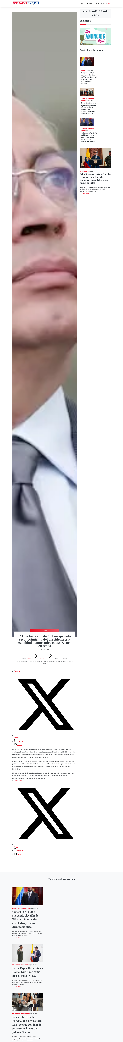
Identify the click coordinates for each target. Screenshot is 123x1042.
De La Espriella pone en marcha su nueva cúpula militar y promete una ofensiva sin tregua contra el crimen (88, 108)
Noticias (80, 3)
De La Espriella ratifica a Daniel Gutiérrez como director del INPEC (27, 971)
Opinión (96, 3)
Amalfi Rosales (84, 171)
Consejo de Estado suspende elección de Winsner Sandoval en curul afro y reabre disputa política (89, 78)
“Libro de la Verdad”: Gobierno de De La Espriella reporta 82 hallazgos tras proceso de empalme (89, 137)
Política (89, 3)
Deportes (104, 3)
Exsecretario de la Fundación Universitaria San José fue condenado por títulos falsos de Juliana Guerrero (27, 1024)
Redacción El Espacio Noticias (21, 908)
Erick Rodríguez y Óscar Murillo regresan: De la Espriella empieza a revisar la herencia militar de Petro (95, 178)
